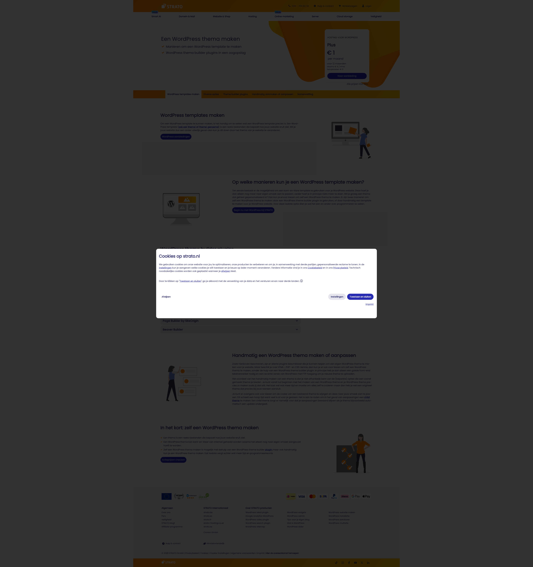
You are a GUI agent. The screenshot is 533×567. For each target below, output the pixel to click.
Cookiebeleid (315, 267)
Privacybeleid (340, 267)
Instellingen (337, 296)
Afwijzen (166, 296)
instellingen (165, 267)
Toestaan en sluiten (190, 281)
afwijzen (225, 271)
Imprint (370, 304)
